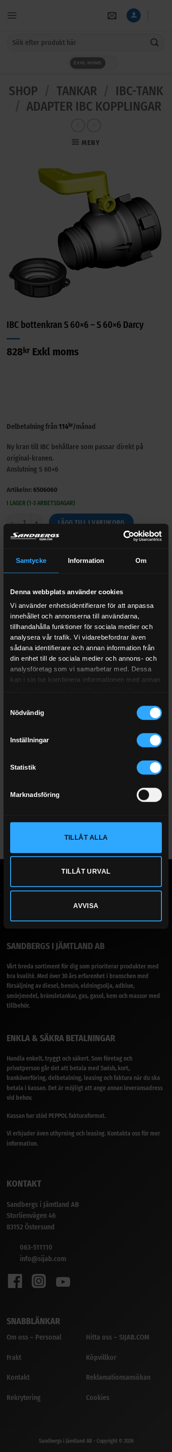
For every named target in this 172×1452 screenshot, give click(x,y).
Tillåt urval (85, 871)
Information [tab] (86, 560)
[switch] (149, 740)
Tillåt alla (86, 837)
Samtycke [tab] (31, 560)
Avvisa (86, 905)
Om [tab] (140, 560)
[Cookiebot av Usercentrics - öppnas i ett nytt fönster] (124, 536)
